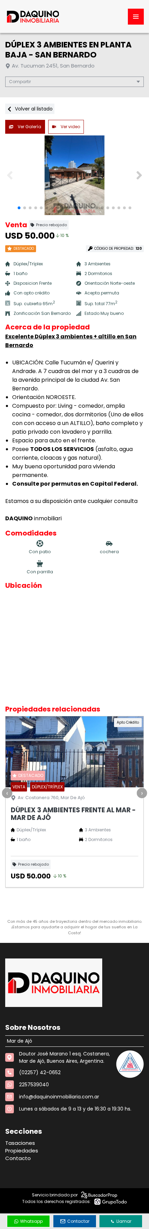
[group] (74, 175)
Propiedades (21, 1150)
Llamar (123, 1221)
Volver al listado (33, 108)
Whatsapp (31, 1221)
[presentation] (7, 793)
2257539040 (34, 1084)
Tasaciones (20, 1143)
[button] (139, 175)
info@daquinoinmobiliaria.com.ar (59, 1096)
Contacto (18, 1158)
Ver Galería (29, 127)
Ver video (70, 127)
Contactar (78, 1221)
